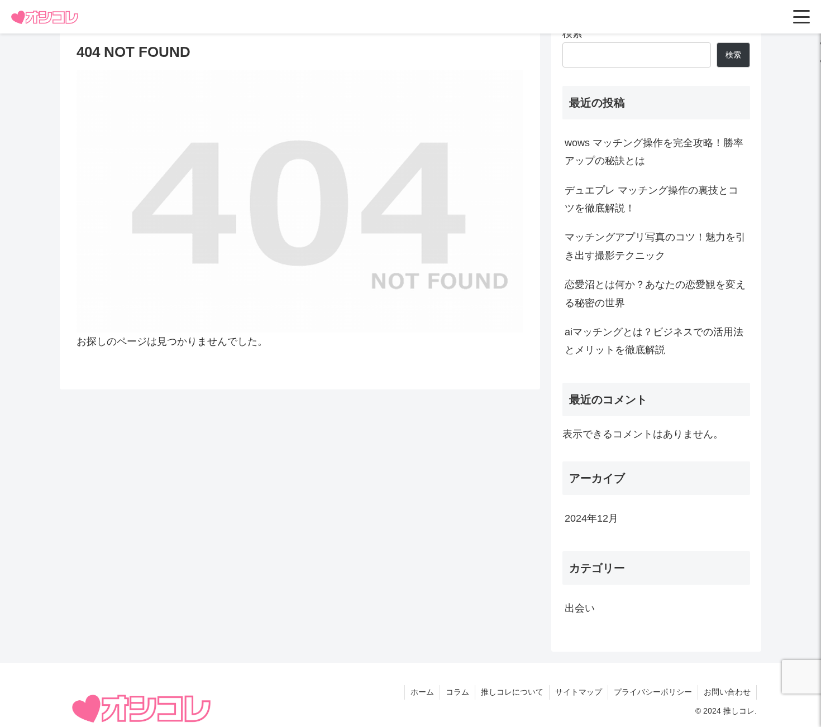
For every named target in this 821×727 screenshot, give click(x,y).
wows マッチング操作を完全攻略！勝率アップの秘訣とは (654, 151)
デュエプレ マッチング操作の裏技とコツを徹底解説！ (651, 199)
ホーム (422, 691)
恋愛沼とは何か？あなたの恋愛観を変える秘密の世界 (655, 293)
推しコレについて (512, 691)
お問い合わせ (727, 691)
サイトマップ (578, 691)
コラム (457, 691)
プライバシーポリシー (653, 691)
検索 (572, 33)
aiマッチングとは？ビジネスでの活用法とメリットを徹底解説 (654, 340)
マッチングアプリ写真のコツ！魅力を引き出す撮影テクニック (655, 246)
